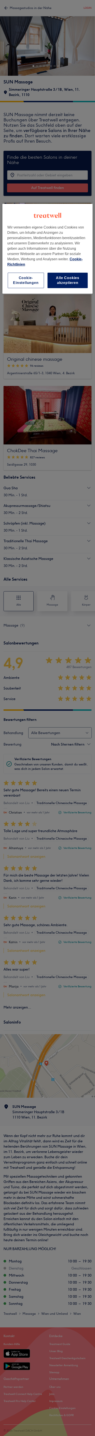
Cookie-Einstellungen (25, 280)
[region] (47, 249)
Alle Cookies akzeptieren (67, 280)
